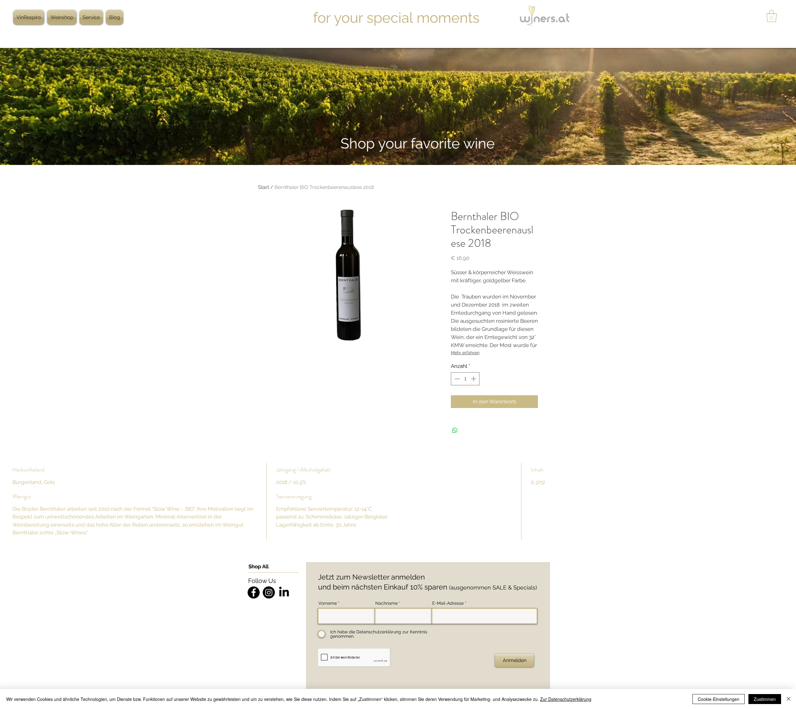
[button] (771, 16)
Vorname (327, 603)
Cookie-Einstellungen (718, 699)
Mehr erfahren (465, 352)
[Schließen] (788, 699)
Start (263, 187)
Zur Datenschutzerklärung (565, 699)
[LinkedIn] (284, 592)
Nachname (386, 603)
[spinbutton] (465, 379)
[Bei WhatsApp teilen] (455, 430)
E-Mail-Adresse (448, 603)
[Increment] (474, 379)
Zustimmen (765, 699)
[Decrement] (456, 379)
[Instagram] (269, 592)
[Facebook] (254, 592)
